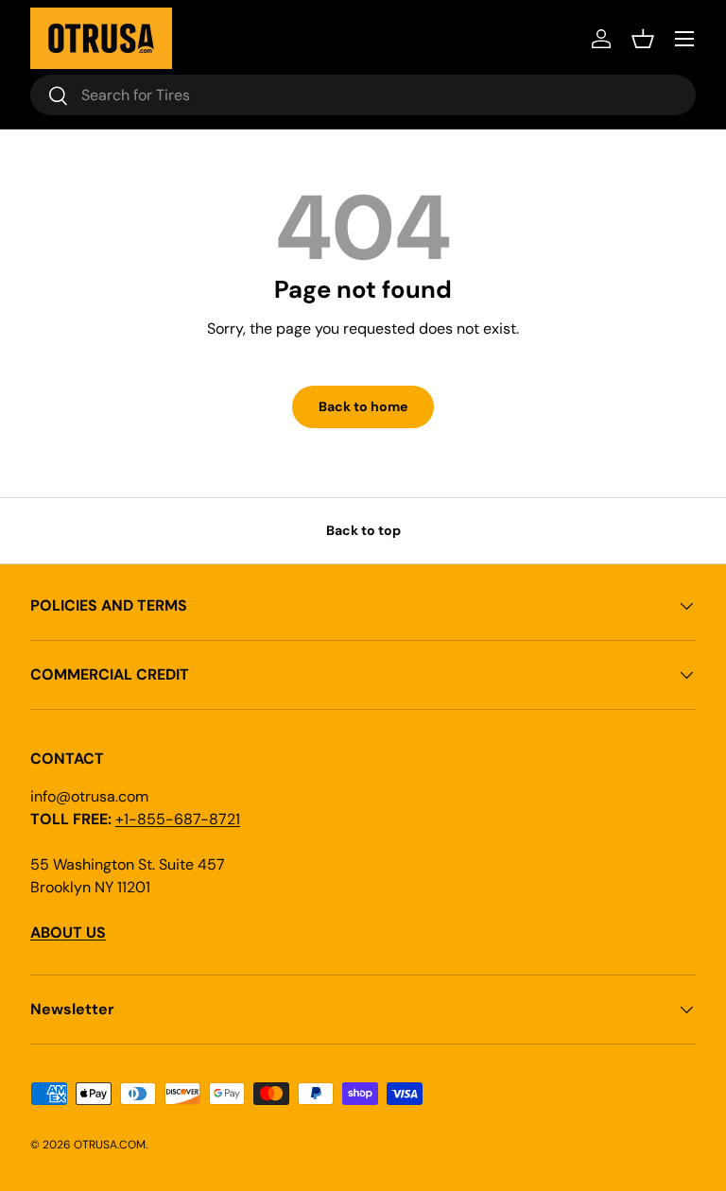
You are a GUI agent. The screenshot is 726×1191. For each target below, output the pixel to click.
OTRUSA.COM (110, 1144)
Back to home (363, 406)
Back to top (363, 530)
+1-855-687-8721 (177, 819)
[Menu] (684, 39)
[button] (643, 39)
